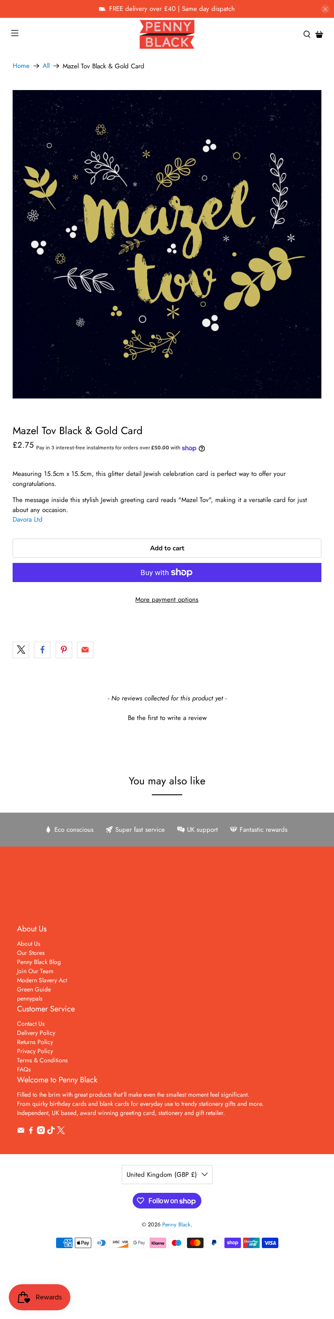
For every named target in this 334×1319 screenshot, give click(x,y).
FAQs (24, 1069)
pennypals (30, 998)
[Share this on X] (21, 650)
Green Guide (34, 989)
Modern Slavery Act (42, 980)
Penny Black (176, 1225)
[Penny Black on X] (61, 1132)
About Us (28, 943)
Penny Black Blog (39, 961)
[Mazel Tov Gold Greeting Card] (167, 244)
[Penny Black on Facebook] (31, 1132)
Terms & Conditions (42, 1060)
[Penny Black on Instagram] (41, 1132)
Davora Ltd (28, 519)
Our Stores (31, 952)
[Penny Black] (167, 34)
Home (21, 66)
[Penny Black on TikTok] (51, 1132)
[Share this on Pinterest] (64, 650)
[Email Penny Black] (21, 1132)
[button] (167, 717)
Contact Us (31, 1023)
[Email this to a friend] (85, 650)
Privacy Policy (35, 1051)
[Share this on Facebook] (42, 650)
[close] (325, 9)
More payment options (166, 599)
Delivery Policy (36, 1032)
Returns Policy (35, 1042)
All (46, 66)
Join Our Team (35, 971)
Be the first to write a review (167, 718)
